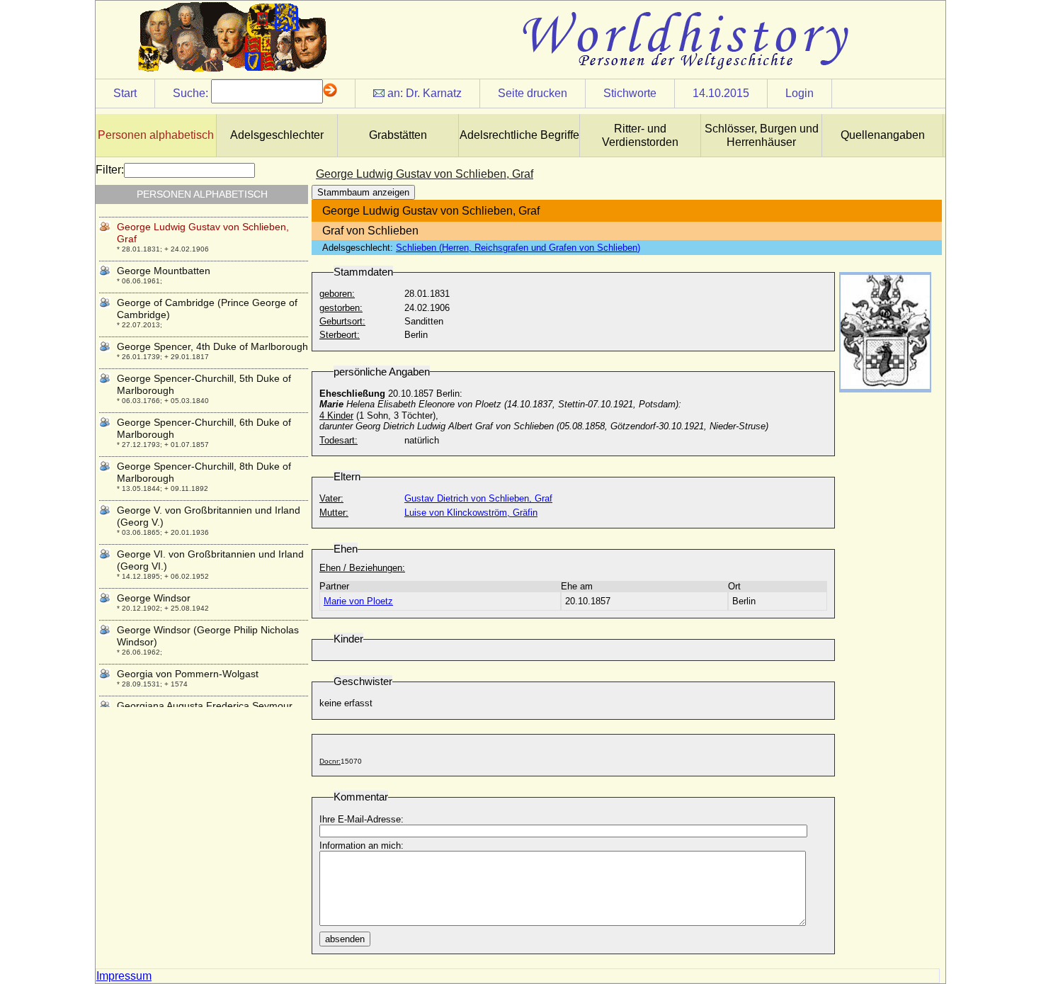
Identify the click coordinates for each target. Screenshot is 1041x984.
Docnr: (330, 761)
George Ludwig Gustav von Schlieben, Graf (203, 232)
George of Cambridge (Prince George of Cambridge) (207, 308)
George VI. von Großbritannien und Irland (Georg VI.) (210, 560)
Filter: (110, 170)
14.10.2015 (721, 93)
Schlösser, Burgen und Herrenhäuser (762, 135)
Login (799, 93)
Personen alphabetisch (156, 135)
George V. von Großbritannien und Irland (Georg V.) (208, 516)
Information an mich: (361, 845)
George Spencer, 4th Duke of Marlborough (212, 346)
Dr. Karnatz (434, 93)
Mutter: (333, 512)
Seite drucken (532, 93)
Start (125, 93)
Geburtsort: (342, 321)
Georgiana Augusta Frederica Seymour (204, 705)
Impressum (124, 976)
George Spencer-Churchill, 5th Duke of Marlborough (204, 384)
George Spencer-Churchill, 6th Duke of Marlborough (204, 428)
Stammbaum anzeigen (363, 192)
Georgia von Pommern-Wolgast (187, 673)
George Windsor (153, 598)
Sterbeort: (339, 334)
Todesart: (338, 440)
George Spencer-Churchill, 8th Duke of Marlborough (204, 472)
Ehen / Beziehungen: (362, 567)
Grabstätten (398, 135)
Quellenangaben (883, 135)
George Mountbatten (163, 270)
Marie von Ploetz (358, 601)
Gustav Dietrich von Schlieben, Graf (478, 498)
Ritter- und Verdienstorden (640, 135)
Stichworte (629, 93)
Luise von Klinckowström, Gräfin (470, 512)
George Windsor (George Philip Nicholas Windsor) (208, 635)
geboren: (337, 293)
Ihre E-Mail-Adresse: (361, 819)
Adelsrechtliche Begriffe (519, 135)
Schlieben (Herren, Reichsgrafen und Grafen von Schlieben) (518, 247)
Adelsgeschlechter (277, 135)
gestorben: (341, 307)
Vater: (331, 498)
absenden (345, 939)
